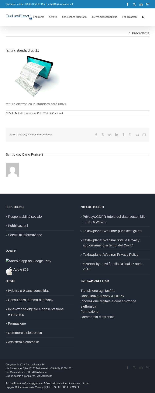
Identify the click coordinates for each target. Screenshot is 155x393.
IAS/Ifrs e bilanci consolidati (29, 291)
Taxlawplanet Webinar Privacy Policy (110, 254)
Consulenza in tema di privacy (30, 300)
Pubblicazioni (18, 226)
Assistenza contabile (23, 342)
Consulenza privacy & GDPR (102, 296)
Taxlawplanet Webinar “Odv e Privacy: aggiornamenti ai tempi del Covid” (111, 242)
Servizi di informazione (25, 235)
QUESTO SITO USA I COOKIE (62, 387)
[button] (143, 16)
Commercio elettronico (25, 333)
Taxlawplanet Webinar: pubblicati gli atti (112, 231)
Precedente (140, 33)
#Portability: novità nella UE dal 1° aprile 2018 (113, 266)
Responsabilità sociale (25, 217)
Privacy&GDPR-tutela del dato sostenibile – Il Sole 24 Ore (114, 219)
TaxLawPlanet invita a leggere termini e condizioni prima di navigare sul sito (47, 383)
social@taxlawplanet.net (60, 4)
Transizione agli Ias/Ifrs (98, 291)
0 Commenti (56, 113)
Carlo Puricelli (16, 113)
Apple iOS (21, 269)
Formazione (17, 323)
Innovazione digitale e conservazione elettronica (36, 311)
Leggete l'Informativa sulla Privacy (24, 387)
